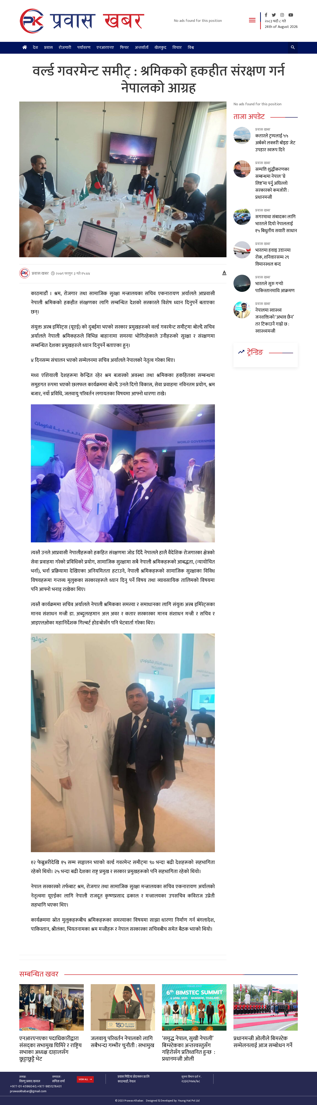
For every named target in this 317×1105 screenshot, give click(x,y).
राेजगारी (65, 47)
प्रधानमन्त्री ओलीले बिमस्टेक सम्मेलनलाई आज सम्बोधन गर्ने (262, 1042)
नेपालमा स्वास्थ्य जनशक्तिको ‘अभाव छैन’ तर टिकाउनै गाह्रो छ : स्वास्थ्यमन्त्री (274, 320)
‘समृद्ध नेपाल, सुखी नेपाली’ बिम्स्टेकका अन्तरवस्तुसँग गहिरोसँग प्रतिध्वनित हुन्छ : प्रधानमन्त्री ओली (188, 1049)
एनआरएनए (105, 47)
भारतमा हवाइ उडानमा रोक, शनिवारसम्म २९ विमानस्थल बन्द (273, 257)
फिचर (124, 47)
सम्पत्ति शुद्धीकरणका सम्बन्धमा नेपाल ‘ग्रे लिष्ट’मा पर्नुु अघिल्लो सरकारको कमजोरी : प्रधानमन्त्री (272, 183)
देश (35, 47)
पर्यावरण (84, 47)
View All (84, 1079)
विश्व (191, 47)
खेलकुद (160, 47)
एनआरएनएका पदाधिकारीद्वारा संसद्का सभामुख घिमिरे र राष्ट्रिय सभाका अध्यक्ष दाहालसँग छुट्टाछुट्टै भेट (50, 1049)
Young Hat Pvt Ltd (189, 1100)
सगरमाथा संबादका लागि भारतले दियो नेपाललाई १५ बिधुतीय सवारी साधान (276, 224)
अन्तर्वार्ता (142, 47)
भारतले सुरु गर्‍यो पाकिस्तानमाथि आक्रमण (274, 287)
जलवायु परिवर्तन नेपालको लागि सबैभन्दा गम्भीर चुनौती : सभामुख (122, 1042)
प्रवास (48, 47)
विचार (177, 47)
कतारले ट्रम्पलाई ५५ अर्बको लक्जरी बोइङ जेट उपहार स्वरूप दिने (275, 143)
